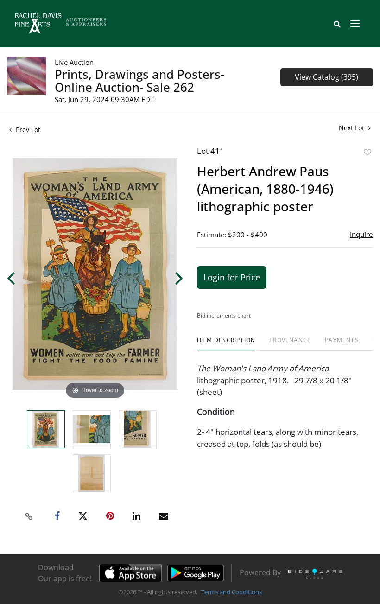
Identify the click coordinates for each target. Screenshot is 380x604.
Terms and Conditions (231, 592)
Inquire (361, 234)
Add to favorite (367, 152)
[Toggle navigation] (355, 23)
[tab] (226, 343)
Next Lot (352, 128)
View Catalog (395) (326, 77)
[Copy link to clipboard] (29, 516)
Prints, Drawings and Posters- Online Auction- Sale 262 (139, 80)
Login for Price (231, 277)
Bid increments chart (224, 315)
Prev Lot (27, 129)
